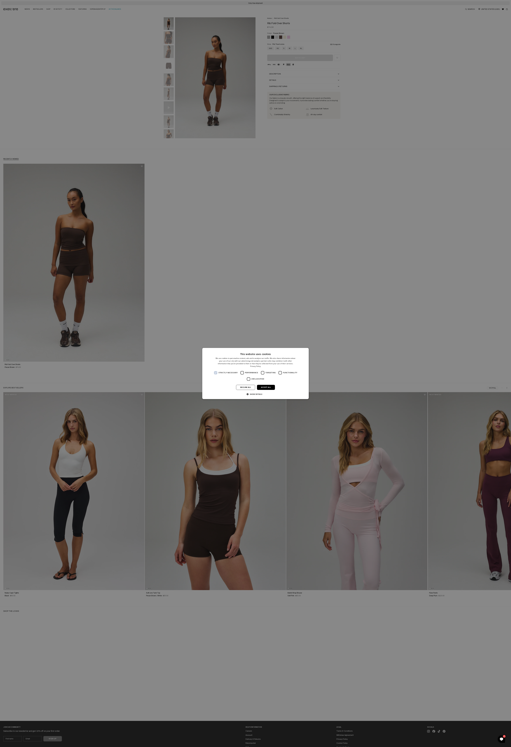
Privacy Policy (255, 366)
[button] (255, 394)
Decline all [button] (245, 387)
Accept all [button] (266, 387)
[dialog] (255, 373)
